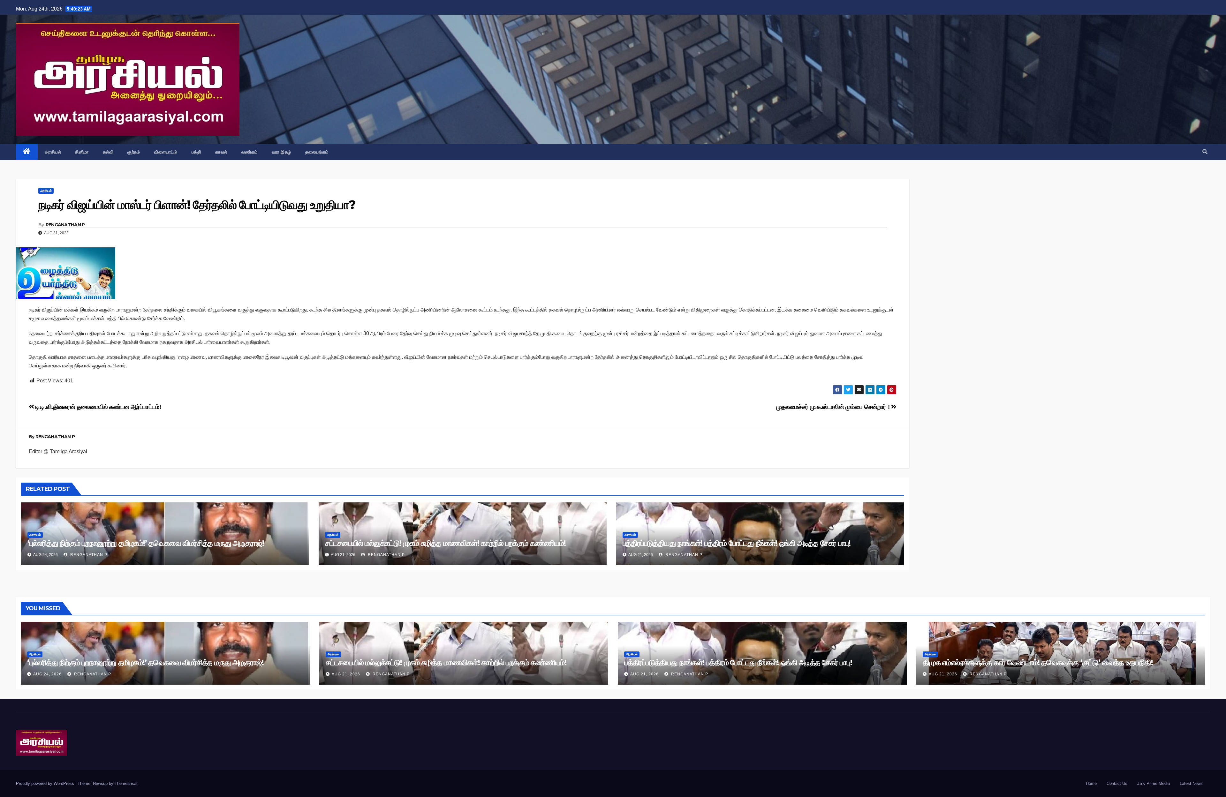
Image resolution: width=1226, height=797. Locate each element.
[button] (1204, 151)
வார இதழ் (281, 152)
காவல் (221, 152)
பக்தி (196, 152)
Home (1091, 783)
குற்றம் (133, 152)
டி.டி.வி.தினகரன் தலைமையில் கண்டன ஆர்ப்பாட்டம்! (97, 406)
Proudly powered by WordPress (45, 783)
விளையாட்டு (166, 152)
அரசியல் (53, 152)
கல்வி (108, 152)
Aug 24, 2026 (47, 674)
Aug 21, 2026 (346, 674)
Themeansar (126, 783)
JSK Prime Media (1153, 783)
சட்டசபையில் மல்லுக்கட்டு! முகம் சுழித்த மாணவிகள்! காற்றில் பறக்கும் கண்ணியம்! (445, 543)
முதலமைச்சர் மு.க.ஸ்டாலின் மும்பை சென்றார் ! (833, 406)
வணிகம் (249, 152)
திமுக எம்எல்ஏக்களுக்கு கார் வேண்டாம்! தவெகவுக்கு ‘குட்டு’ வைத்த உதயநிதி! (1038, 662)
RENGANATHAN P (65, 225)
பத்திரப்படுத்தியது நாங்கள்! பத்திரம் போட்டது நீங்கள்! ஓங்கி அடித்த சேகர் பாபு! (737, 543)
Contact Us (1117, 783)
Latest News (1191, 783)
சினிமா (82, 152)
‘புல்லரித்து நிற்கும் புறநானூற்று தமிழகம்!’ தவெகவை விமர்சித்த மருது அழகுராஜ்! (145, 543)
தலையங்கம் (317, 152)
